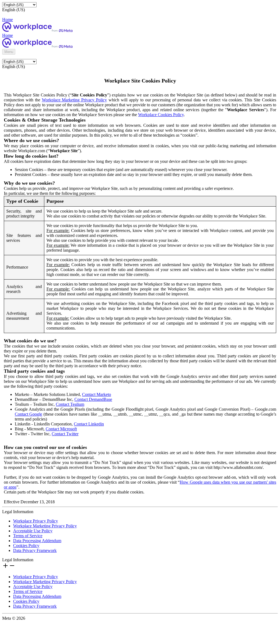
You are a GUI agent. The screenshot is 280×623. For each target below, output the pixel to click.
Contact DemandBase (93, 399)
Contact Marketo (96, 394)
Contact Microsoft (61, 429)
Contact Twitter (65, 433)
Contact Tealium (70, 404)
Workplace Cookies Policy (161, 114)
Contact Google (28, 414)
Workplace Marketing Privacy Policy (74, 100)
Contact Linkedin (89, 424)
